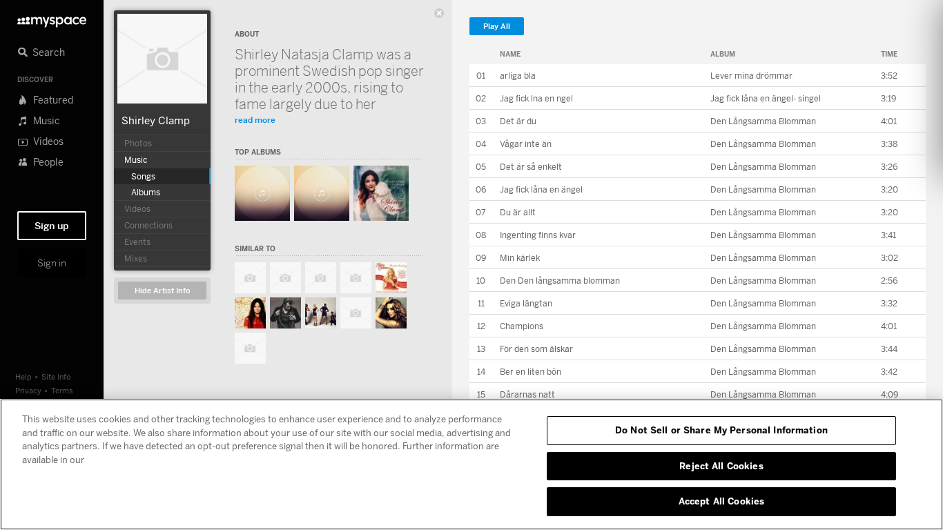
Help (23, 376)
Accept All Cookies (721, 501)
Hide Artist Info (163, 290)
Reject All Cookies (721, 466)
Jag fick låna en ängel (541, 189)
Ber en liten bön (530, 371)
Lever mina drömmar (751, 75)
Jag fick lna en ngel (536, 98)
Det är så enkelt (531, 167)
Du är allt (518, 212)
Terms (62, 390)
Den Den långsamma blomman (560, 280)
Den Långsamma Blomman (763, 121)
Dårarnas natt (527, 394)
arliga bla (518, 75)
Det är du (518, 121)
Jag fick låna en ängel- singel (765, 98)
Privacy (28, 390)
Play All (496, 26)
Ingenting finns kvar (538, 235)
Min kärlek (520, 258)
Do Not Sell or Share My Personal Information (721, 430)
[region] (471, 464)
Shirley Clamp (155, 120)
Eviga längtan (526, 303)
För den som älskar (536, 349)
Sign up (52, 225)
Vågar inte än (526, 144)
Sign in (51, 263)
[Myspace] (51, 18)
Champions (521, 326)
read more (255, 120)
